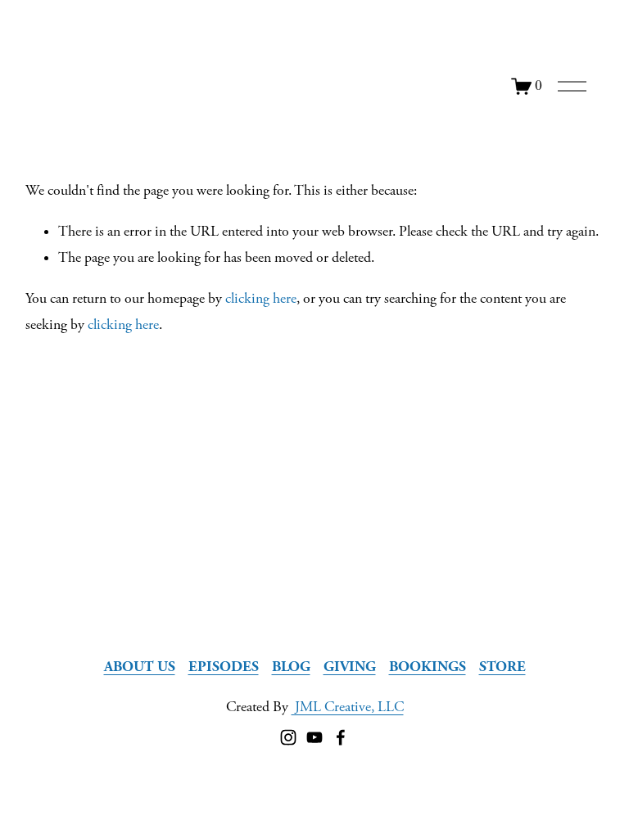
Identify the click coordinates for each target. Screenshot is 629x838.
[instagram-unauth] (288, 737)
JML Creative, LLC (348, 707)
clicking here (260, 299)
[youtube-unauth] (314, 737)
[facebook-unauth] (341, 737)
